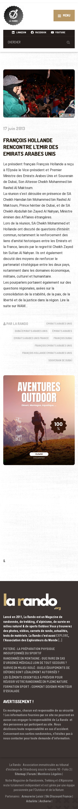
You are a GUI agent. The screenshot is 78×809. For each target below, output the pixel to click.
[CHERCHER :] (39, 42)
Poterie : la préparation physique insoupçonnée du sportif (29, 651)
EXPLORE (62, 635)
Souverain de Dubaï (60, 360)
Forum (31, 774)
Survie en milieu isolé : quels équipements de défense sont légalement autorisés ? (36, 670)
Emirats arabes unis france (31, 338)
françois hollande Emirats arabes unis (47, 353)
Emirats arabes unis (59, 323)
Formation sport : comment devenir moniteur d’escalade (37, 689)
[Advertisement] (39, 518)
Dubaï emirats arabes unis (31, 331)
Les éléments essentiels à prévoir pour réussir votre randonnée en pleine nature (35, 679)
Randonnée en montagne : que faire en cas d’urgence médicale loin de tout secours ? (35, 661)
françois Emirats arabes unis (53, 345)
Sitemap (20, 774)
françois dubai (63, 338)
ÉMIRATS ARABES (62, 331)
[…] (60, 640)
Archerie (45, 801)
